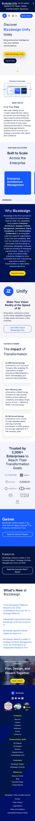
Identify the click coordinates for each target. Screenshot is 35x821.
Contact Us (17, 734)
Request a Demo (17, 752)
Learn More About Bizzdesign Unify (17, 329)
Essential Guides (17, 782)
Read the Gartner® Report (17, 534)
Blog (17, 779)
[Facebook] (16, 698)
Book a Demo (26, 16)
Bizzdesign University (17, 767)
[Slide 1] (13, 71)
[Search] (16, 16)
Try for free (10, 61)
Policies (17, 799)
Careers (17, 722)
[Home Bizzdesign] (4, 16)
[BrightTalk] (22, 698)
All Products (18, 743)
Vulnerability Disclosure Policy (17, 813)
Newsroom (17, 728)
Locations (17, 725)
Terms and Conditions (17, 809)
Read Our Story (17, 273)
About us (17, 719)
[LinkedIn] (13, 698)
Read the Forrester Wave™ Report (17, 570)
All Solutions (17, 746)
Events (17, 731)
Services (17, 749)
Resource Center (17, 776)
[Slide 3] (21, 71)
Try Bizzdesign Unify (17, 755)
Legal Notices (17, 806)
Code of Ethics (17, 802)
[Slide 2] (17, 71)
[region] (17, 183)
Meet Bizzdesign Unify (15, 54)
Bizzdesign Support (17, 764)
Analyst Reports (17, 785)
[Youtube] (19, 698)
